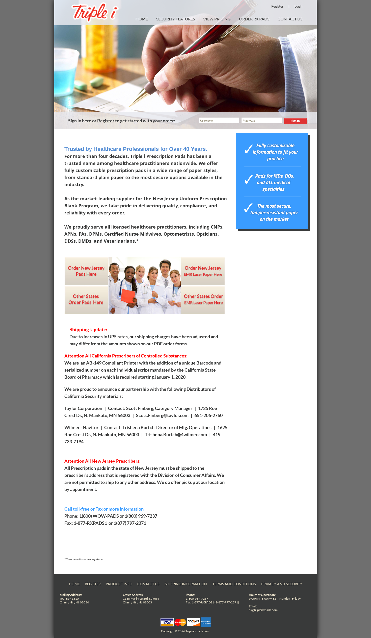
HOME (142, 18)
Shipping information (186, 584)
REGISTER (93, 584)
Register (277, 6)
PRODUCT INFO (119, 584)
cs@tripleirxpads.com (263, 610)
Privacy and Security (281, 584)
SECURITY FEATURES (175, 18)
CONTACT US (290, 18)
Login (298, 6)
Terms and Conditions (234, 584)
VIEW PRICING (217, 18)
